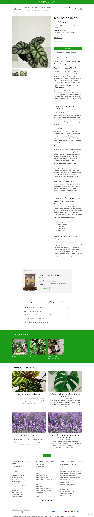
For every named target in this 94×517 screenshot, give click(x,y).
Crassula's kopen (16, 472)
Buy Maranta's (17, 356)
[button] (35, 7)
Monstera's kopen (16, 483)
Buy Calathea (35, 356)
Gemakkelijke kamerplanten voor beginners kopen (68, 481)
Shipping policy (56, 516)
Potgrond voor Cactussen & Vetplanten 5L (46, 480)
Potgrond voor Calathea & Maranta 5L (45, 483)
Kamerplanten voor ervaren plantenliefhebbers (67, 488)
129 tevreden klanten (72, 26)
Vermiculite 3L (39, 470)
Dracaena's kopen (16, 473)
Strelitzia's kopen (16, 488)
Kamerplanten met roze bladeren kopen (70, 471)
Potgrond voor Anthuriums (42, 473)
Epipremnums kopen (17, 477)
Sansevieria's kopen (17, 487)
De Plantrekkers (18, 516)
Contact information (71, 516)
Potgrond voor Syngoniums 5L (43, 490)
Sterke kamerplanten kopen (67, 468)
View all (47, 455)
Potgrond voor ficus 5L (42, 484)
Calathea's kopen (16, 470)
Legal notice (63, 516)
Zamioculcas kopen (17, 492)
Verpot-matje (39, 494)
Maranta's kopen (16, 481)
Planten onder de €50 (65, 495)
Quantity (56, 37)
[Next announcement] (60, 2)
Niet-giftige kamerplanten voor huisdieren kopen (68, 485)
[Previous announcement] (33, 2)
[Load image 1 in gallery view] (15, 72)
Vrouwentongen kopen (17, 494)
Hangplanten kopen (65, 479)
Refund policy (34, 516)
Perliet (37, 468)
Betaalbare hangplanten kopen (68, 475)
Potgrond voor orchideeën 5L (43, 488)
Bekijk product (44, 288)
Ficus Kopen (15, 479)
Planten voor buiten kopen (67, 491)
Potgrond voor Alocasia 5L (42, 475)
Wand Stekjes (39, 492)
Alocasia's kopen (16, 468)
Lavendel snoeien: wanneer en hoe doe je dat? (65, 436)
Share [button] (56, 261)
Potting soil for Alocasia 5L (49, 275)
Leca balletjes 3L (40, 472)
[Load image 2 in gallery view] (23, 72)
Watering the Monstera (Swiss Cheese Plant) (65, 395)
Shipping (63, 32)
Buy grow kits (39, 496)
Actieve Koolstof (40, 466)
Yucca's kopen (15, 490)
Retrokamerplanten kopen (67, 469)
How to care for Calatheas (29, 394)
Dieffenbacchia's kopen (18, 475)
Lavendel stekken (28, 435)
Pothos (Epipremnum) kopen (19, 485)
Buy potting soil (40, 464)
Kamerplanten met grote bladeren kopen (69, 465)
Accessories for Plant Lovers (54, 357)
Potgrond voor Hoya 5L (42, 486)
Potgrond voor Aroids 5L (42, 477)
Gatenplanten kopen (17, 496)
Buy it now (68, 48)
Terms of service (48, 516)
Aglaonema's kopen (17, 466)
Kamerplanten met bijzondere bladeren (70, 477)
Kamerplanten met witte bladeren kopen (70, 473)
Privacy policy (41, 516)
